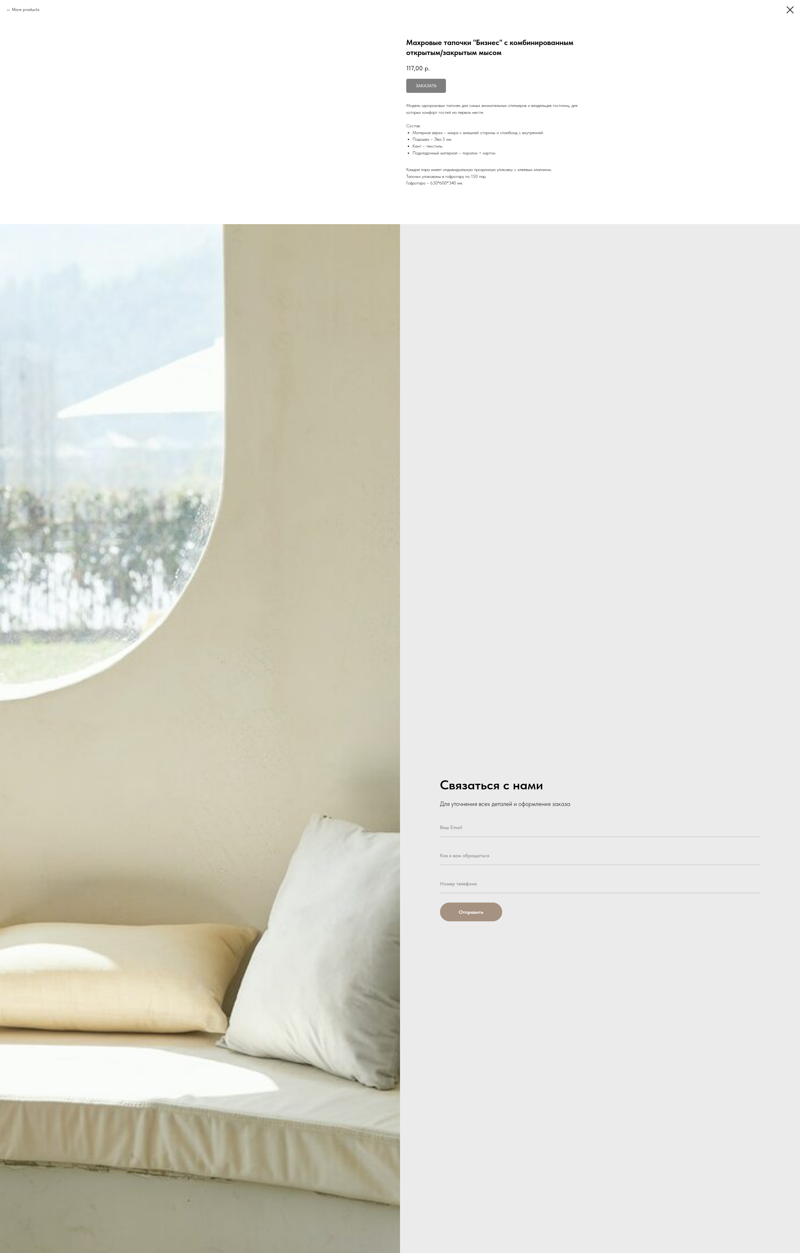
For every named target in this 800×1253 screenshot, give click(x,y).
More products (25, 9)
